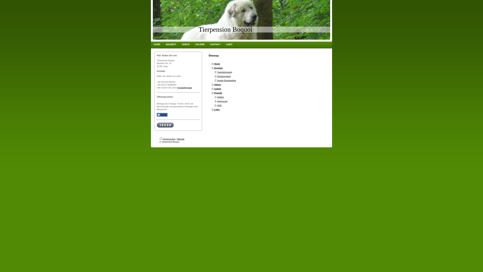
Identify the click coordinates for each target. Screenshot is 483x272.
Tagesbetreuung (224, 72)
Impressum (222, 101)
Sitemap (180, 139)
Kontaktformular (185, 88)
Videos (217, 84)
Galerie (217, 89)
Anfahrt (220, 97)
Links (217, 109)
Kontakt (218, 93)
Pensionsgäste (224, 76)
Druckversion (169, 139)
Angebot (218, 68)
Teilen (163, 115)
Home (217, 64)
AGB (219, 105)
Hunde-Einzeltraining (226, 80)
